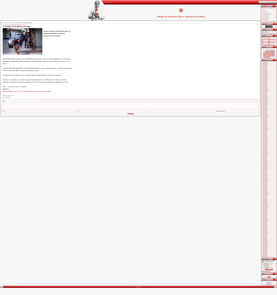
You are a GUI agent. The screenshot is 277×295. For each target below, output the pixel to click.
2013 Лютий (265, 81)
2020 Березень (265, 173)
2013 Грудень (265, 92)
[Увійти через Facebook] (269, 26)
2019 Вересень (265, 166)
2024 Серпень (265, 230)
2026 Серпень (265, 256)
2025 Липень (265, 242)
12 (272, 53)
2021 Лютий (265, 185)
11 (270, 53)
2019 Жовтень (265, 167)
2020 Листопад (265, 181)
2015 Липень (265, 112)
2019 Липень (265, 164)
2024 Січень (265, 222)
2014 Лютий (265, 94)
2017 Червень (265, 137)
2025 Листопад (265, 246)
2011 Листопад (265, 65)
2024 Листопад (265, 233)
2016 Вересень (265, 127)
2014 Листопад (265, 104)
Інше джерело (266, 268)
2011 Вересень (265, 63)
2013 (7, 22)
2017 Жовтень (265, 141)
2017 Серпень (265, 139)
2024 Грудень (265, 234)
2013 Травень (265, 84)
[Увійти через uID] (266, 26)
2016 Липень (265, 125)
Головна (3, 22)
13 (13, 22)
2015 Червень (265, 111)
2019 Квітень (265, 161)
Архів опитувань (270, 270)
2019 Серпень (265, 165)
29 (265, 57)
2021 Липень (265, 190)
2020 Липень (265, 177)
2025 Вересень (265, 244)
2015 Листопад (265, 117)
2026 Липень (265, 255)
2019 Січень (265, 158)
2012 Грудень (265, 79)
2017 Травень (265, 136)
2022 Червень (265, 202)
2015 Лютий (265, 107)
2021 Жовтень (265, 193)
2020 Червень (265, 176)
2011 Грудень (265, 66)
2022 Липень (265, 203)
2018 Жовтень (265, 154)
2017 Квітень (265, 135)
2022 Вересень (265, 205)
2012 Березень (265, 69)
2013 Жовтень (265, 90)
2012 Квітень (265, 70)
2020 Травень (265, 175)
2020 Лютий (265, 172)
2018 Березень (265, 147)
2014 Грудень (265, 105)
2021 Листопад (265, 194)
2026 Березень (265, 250)
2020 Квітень (265, 174)
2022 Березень (265, 199)
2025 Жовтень (265, 245)
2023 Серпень (265, 217)
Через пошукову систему (268, 267)
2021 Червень (265, 189)
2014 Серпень (265, 100)
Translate (270, 33)
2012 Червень (265, 72)
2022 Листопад (265, 207)
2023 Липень (265, 216)
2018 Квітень (265, 148)
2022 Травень (265, 201)
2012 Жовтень (265, 77)
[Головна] (257, 5)
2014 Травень (265, 97)
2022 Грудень (265, 208)
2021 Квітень (265, 187)
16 (267, 54)
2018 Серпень (265, 152)
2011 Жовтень (265, 64)
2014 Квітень (265, 96)
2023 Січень (265, 209)
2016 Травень (265, 123)
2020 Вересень (265, 179)
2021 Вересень (265, 192)
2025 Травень (265, 240)
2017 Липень (265, 138)
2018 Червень (265, 150)
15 (265, 54)
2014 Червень (265, 98)
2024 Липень (265, 229)
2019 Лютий (265, 159)
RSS (112, 2)
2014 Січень (265, 93)
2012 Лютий (265, 68)
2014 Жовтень (265, 103)
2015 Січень (265, 106)
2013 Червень (265, 85)
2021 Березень (265, 186)
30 (267, 57)
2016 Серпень (265, 126)
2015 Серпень (265, 113)
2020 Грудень (265, 182)
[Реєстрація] (258, 5)
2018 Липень (265, 151)
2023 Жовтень (265, 219)
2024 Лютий (265, 223)
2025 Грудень (265, 247)
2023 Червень (265, 215)
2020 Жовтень (265, 180)
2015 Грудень (265, 118)
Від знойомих (266, 266)
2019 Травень (265, 162)
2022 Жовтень (265, 206)
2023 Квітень (265, 213)
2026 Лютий (265, 249)
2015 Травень (265, 110)
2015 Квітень (265, 109)
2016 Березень (265, 121)
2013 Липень (265, 86)
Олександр (12, 95)
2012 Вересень (265, 76)
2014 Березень (265, 95)
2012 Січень (265, 67)
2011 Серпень (265, 62)
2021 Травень (265, 188)
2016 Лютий (265, 120)
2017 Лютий (265, 133)
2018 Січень (265, 145)
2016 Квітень (265, 122)
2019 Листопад (265, 168)
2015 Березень (265, 108)
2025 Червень (265, 241)
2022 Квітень (265, 200)
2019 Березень (265, 160)
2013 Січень (265, 80)
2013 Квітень (265, 83)
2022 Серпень (265, 204)
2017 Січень (265, 132)
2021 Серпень (265, 191)
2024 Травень (265, 227)
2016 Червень (265, 124)
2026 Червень (265, 254)
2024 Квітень (265, 226)
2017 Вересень (265, 140)
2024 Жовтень (265, 232)
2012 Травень (265, 71)
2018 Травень (265, 149)
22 (265, 55)
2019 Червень (265, 163)
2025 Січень (265, 235)
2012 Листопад (265, 78)
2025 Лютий (265, 236)
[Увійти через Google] (271, 26)
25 (270, 55)
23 (267, 55)
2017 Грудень (265, 144)
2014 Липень (265, 99)
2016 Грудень (265, 131)
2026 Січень (265, 248)
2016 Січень (265, 119)
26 (272, 55)
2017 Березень (265, 134)
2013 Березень (265, 82)
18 (270, 54)
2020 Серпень (265, 178)
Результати (264, 270)
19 (272, 54)
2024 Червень (265, 228)
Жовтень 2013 (269, 49)
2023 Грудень (265, 221)
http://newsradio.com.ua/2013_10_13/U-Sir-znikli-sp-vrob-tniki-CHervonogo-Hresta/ (27, 91)
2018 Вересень (265, 153)
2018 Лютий (265, 146)
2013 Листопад (265, 91)
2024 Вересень (265, 231)
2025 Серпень (265, 243)
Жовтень (10, 22)
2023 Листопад (265, 220)
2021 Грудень (265, 195)
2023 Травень (265, 214)
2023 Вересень (265, 218)
